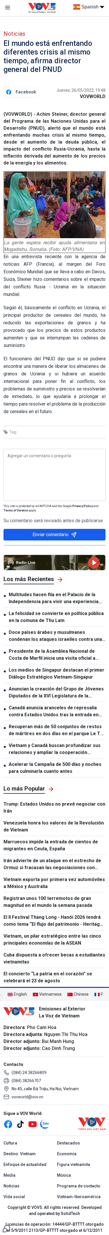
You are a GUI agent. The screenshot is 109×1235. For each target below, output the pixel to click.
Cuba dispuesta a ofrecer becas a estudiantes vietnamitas (54, 958)
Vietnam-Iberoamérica (79, 1196)
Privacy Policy (82, 506)
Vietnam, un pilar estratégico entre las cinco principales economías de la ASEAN (52, 939)
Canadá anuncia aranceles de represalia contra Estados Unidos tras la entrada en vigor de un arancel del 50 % (54, 711)
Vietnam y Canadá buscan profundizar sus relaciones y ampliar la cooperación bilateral (55, 749)
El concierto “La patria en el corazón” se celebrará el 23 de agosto (47, 977)
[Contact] (6, 1228)
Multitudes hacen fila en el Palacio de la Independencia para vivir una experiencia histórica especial (54, 598)
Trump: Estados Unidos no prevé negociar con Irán (54, 807)
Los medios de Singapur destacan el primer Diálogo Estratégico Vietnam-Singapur (56, 673)
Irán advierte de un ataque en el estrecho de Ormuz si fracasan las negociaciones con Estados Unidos (52, 864)
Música (64, 1175)
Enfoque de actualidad (25, 1164)
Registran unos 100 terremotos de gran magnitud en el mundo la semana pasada (47, 902)
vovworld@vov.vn (27, 1097)
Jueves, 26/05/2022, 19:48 (81, 90)
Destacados (68, 1143)
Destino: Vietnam (19, 1153)
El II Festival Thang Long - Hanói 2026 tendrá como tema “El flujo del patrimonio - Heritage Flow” (53, 921)
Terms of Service (15, 510)
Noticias (14, 33)
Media (9, 1175)
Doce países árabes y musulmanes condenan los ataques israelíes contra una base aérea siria (55, 636)
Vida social (14, 1196)
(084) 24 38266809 (29, 1072)
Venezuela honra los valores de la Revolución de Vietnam (53, 826)
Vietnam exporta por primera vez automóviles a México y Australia (54, 883)
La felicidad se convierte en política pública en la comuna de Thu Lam (56, 617)
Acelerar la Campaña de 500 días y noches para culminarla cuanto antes (55, 768)
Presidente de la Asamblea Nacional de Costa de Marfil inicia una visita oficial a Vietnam (52, 655)
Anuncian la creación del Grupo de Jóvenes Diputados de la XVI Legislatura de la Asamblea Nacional (56, 692)
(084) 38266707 (26, 1080)
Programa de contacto (78, 1186)
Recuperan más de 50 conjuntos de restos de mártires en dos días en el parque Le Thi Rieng (56, 730)
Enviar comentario (51, 534)
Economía (66, 1153)
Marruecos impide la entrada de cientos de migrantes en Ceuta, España (50, 845)
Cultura (10, 1143)
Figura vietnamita (73, 1164)
